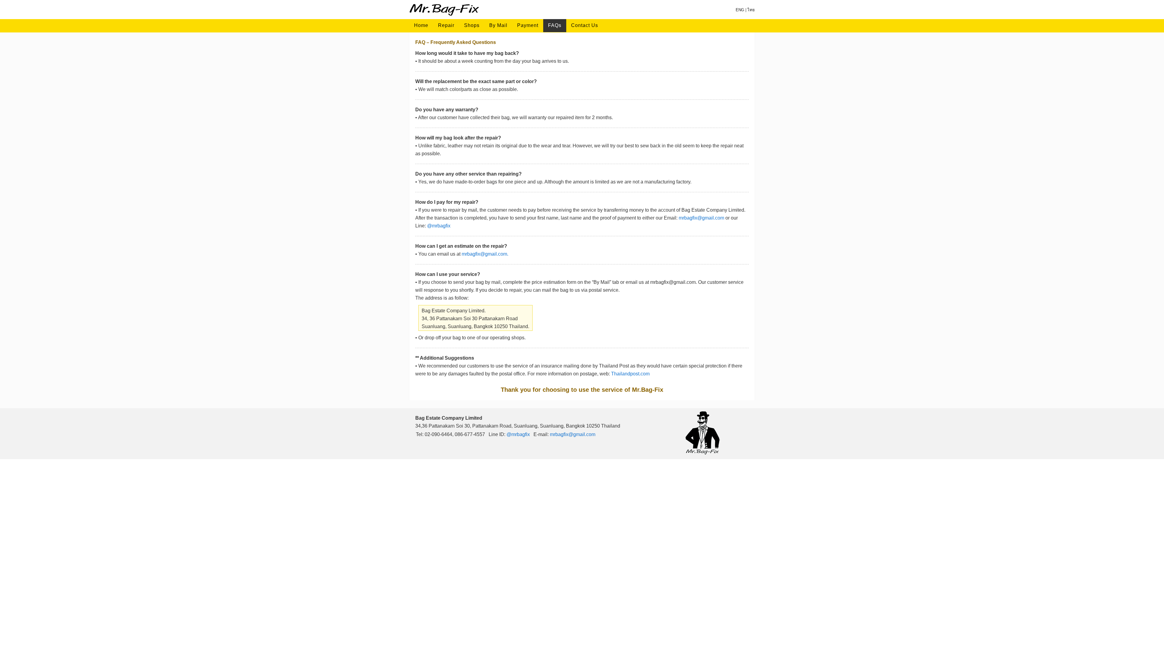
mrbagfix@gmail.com (701, 217)
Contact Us (584, 25)
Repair (446, 25)
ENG (740, 10)
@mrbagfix (438, 225)
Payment (527, 25)
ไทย (751, 10)
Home (421, 25)
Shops (472, 25)
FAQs (554, 25)
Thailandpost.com (630, 373)
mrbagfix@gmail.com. (485, 254)
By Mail (498, 25)
